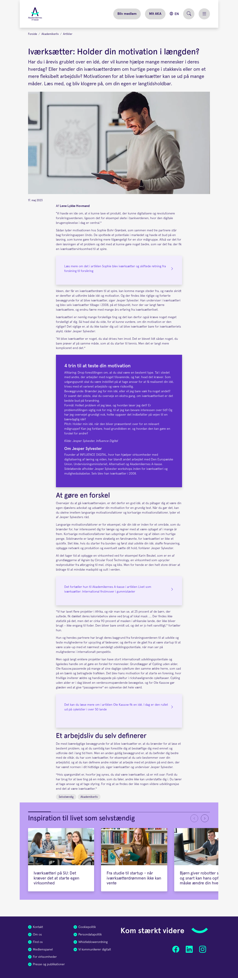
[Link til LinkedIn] (189, 949)
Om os (37, 934)
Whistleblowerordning (93, 942)
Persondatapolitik (90, 934)
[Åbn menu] (204, 13)
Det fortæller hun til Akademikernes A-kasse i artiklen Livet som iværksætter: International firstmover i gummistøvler (107, 589)
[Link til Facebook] (176, 949)
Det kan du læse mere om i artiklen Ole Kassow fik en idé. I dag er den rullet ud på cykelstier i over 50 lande (116, 707)
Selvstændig (66, 796)
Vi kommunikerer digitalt (94, 949)
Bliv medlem (127, 14)
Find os (38, 942)
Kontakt (38, 927)
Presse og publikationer (49, 964)
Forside (32, 34)
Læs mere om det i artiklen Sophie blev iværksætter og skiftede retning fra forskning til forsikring (115, 269)
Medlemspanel (43, 949)
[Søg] (188, 13)
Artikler (67, 34)
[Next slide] (205, 818)
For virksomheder (45, 956)
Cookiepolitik (87, 927)
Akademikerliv (50, 34)
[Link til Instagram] (202, 949)
